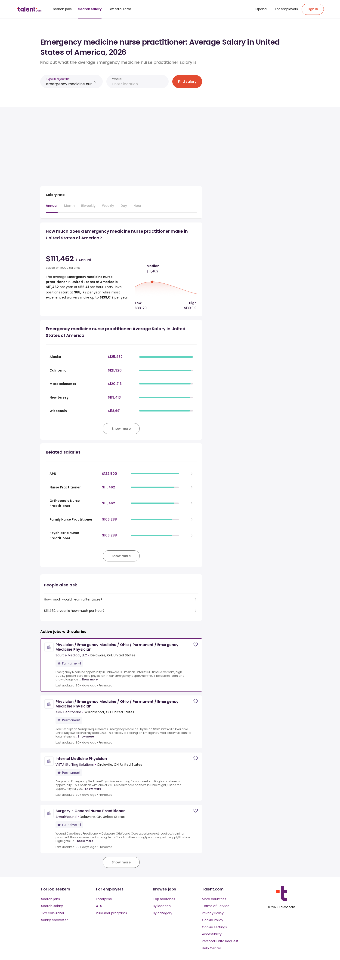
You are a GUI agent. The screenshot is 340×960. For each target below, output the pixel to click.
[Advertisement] (121, 144)
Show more (89, 679)
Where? (117, 79)
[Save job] (195, 644)
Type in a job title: (58, 79)
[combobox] (69, 84)
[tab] (52, 208)
